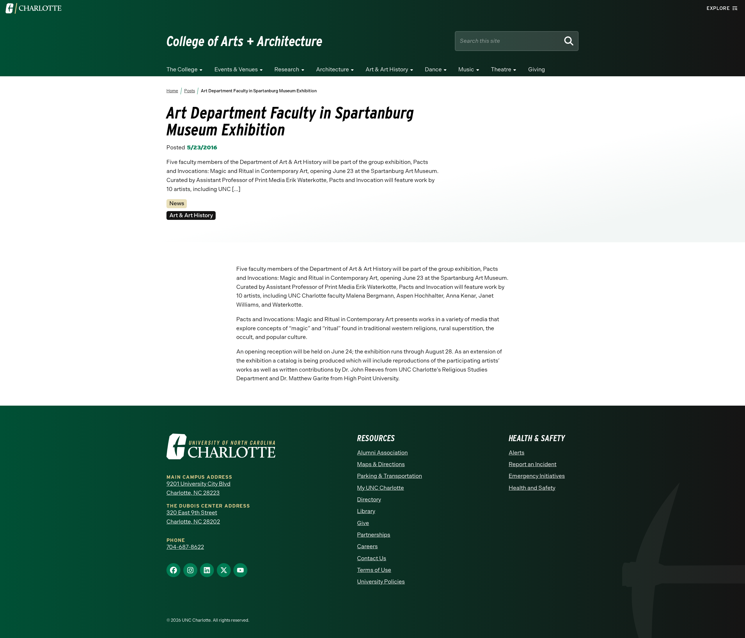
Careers (367, 546)
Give (363, 523)
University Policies (381, 581)
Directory (369, 499)
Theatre (501, 69)
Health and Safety (532, 488)
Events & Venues (236, 69)
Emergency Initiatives (537, 476)
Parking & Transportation (389, 476)
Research (286, 69)
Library (366, 511)
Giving (536, 69)
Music (466, 69)
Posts (189, 90)
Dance (433, 69)
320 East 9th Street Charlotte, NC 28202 (193, 517)
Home (172, 90)
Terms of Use (374, 570)
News (176, 203)
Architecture (332, 69)
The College (182, 69)
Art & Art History (387, 69)
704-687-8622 (185, 547)
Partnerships (373, 534)
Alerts (516, 452)
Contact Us (371, 558)
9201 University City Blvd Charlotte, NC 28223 (198, 488)
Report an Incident (532, 464)
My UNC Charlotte (380, 488)
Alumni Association (382, 452)
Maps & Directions (381, 464)
